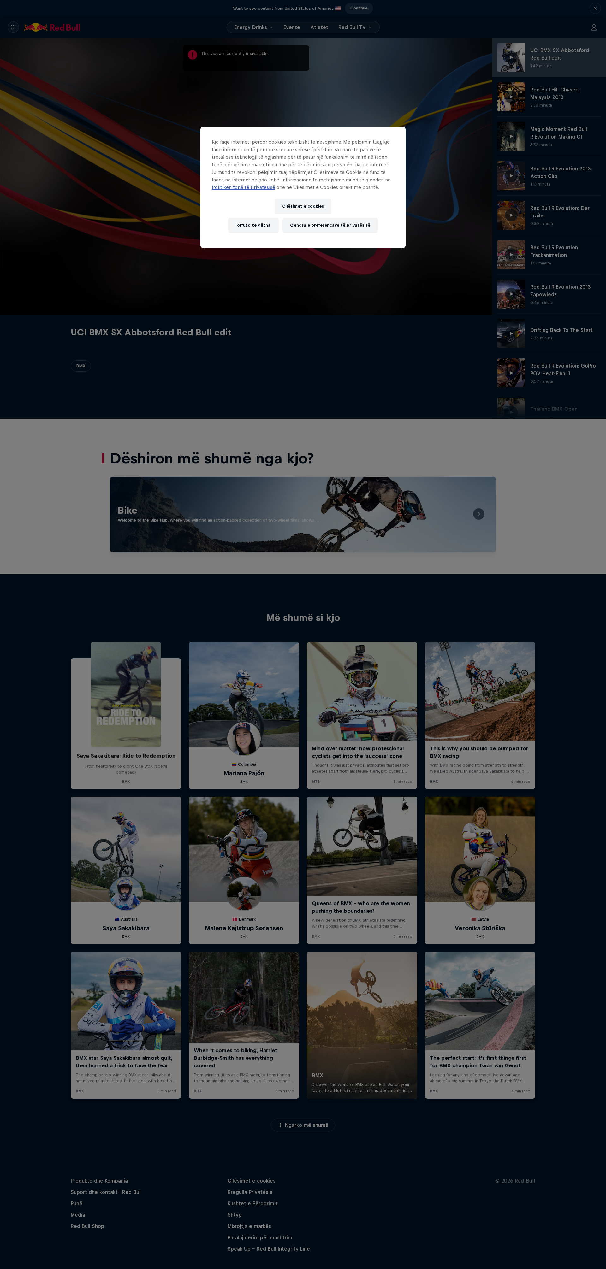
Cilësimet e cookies (303, 206)
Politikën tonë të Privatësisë (243, 187)
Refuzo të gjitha (253, 225)
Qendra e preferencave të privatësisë (330, 225)
